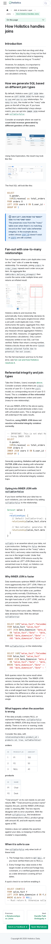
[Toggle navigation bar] (5, 3)
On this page (12, 20)
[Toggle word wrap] (38, 193)
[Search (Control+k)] (46, 3)
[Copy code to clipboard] (43, 193)
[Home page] (7, 10)
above (39, 382)
